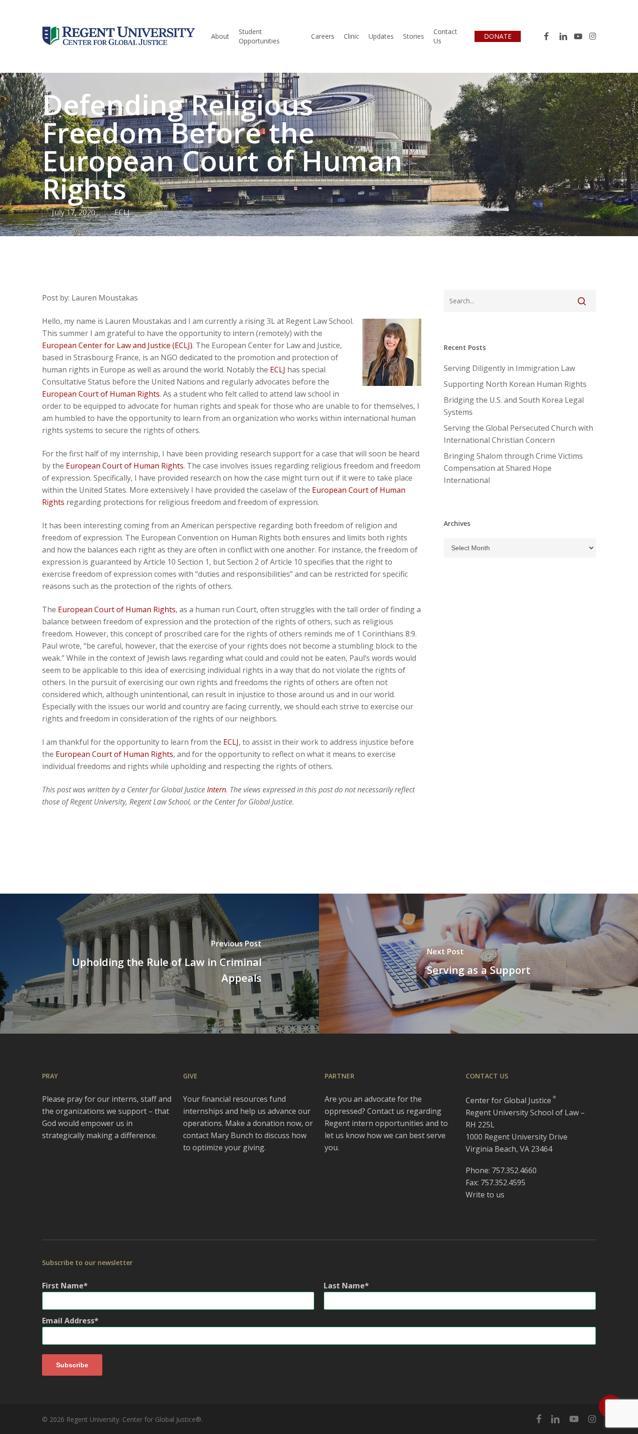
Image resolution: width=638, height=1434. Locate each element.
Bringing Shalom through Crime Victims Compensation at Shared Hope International (513, 468)
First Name (63, 1285)
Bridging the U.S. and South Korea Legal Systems (514, 406)
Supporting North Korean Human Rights (515, 384)
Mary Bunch (232, 1135)
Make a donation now (263, 1123)
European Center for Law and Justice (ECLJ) (117, 345)
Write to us (485, 1194)
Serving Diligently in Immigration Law (509, 368)
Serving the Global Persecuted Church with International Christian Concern (518, 434)
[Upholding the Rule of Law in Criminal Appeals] (159, 964)
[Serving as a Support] (478, 964)
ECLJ (122, 212)
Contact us (385, 1111)
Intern (216, 789)
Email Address (68, 1320)
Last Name (344, 1285)
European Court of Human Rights (101, 394)
